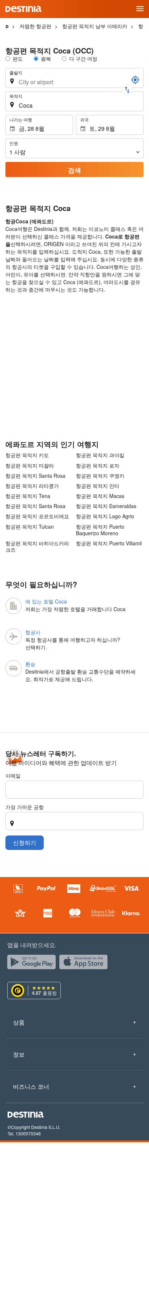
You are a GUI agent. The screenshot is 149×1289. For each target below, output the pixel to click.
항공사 (33, 632)
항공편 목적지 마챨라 (29, 465)
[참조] (135, 80)
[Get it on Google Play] (33, 964)
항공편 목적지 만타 (97, 485)
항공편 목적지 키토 (27, 455)
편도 (18, 58)
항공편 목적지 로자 (97, 465)
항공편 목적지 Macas (100, 496)
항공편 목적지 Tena (27, 496)
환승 (30, 663)
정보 (19, 1054)
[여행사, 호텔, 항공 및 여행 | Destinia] (23, 9)
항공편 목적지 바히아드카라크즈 (37, 546)
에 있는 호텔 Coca (46, 601)
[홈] (7, 26)
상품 (19, 1022)
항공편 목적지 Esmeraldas (106, 506)
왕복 (46, 58)
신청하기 (24, 842)
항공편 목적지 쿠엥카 (100, 475)
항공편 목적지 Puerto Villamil (109, 543)
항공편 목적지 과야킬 (100, 455)
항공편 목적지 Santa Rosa (35, 475)
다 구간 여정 (83, 58)
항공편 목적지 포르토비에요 (37, 516)
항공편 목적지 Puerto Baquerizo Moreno (100, 529)
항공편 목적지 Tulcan (29, 526)
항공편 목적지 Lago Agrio (105, 516)
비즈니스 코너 (31, 1086)
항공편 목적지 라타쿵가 (32, 485)
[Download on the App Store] (85, 964)
